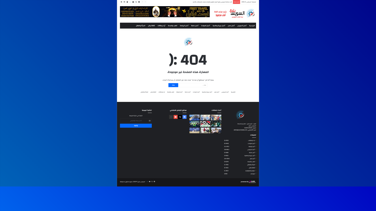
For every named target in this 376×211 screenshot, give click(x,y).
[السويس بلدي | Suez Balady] (234, 13)
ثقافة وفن (151, 25)
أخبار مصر (231, 25)
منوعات (252, 174)
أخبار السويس (241, 25)
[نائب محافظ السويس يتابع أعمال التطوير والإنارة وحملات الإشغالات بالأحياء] (205, 117)
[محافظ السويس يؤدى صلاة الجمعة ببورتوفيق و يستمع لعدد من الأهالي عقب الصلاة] (216, 117)
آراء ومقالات (161, 25)
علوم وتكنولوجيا (250, 171)
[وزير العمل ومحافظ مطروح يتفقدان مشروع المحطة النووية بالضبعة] (194, 130)
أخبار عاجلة (194, 25)
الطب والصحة (172, 25)
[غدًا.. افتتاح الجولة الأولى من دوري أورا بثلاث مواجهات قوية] (216, 123)
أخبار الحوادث (205, 25)
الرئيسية (252, 25)
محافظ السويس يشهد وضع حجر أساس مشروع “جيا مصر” (216, 2)
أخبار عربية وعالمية (219, 25)
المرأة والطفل (140, 25)
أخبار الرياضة (184, 25)
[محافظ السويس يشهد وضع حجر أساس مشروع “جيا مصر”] (194, 117)
